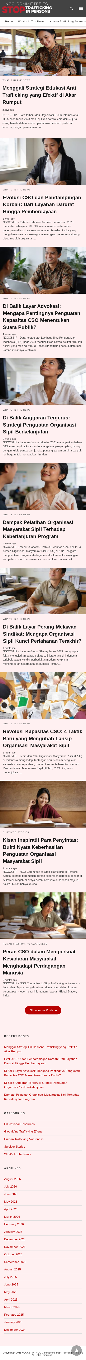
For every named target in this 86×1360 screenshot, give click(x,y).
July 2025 (10, 1277)
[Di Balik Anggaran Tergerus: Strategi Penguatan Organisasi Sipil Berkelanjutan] (43, 381)
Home (9, 21)
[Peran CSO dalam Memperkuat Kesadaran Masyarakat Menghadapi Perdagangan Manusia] (43, 915)
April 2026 (11, 1209)
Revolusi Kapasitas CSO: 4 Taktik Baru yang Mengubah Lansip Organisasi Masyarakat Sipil (42, 738)
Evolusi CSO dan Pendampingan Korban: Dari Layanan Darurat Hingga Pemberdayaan (42, 204)
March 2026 (12, 1216)
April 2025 (11, 1299)
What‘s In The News (31, 21)
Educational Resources (19, 1124)
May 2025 (10, 1292)
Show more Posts (41, 1010)
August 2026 (12, 1179)
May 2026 (10, 1201)
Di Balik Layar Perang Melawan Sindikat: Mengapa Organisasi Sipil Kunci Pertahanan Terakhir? (42, 634)
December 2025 (14, 1239)
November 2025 (14, 1246)
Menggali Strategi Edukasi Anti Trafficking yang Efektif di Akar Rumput (39, 95)
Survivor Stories (16, 832)
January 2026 (13, 1231)
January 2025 (13, 1322)
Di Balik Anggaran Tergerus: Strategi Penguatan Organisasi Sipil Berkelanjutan (39, 424)
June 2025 (11, 1284)
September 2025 (15, 1262)
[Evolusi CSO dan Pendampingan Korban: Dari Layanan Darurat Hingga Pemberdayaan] (43, 161)
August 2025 (12, 1269)
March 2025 (12, 1307)
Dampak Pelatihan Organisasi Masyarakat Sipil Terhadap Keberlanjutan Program (38, 529)
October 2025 (13, 1254)
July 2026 (10, 1186)
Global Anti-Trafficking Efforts (23, 1131)
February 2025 (14, 1314)
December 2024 (14, 1329)
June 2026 (11, 1194)
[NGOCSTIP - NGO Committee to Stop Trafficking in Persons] (27, 8)
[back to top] (76, 1350)
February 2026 (14, 1224)
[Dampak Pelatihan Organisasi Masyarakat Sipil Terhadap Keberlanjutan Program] (43, 486)
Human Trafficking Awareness (25, 944)
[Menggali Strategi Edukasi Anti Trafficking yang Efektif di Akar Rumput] (43, 52)
